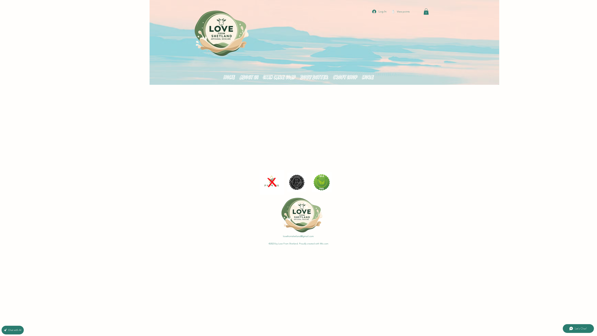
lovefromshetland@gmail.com (298, 236)
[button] (426, 11)
